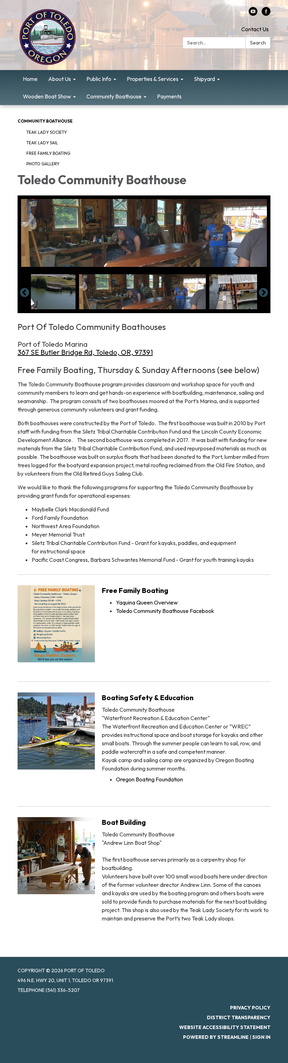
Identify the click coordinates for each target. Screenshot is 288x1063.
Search (258, 43)
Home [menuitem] (30, 78)
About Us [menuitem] (59, 78)
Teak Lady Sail (42, 142)
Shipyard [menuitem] (204, 78)
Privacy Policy (250, 1008)
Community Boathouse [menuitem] (114, 96)
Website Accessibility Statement (224, 1027)
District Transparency (238, 1017)
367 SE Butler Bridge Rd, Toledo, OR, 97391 (85, 352)
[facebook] (266, 13)
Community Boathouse (45, 121)
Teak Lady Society (46, 132)
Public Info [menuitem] (98, 78)
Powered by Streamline (216, 1037)
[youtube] (253, 13)
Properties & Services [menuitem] (152, 78)
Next (263, 293)
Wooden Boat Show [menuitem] (47, 96)
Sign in (261, 1037)
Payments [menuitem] (169, 96)
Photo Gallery (42, 163)
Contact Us (255, 29)
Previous (24, 293)
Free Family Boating (48, 153)
